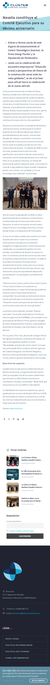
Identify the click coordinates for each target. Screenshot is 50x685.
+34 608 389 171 (21, 608)
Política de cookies (17, 651)
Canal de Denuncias (17, 658)
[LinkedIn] (18, 419)
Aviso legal (12, 639)
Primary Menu (45, 5)
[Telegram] (23, 419)
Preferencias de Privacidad (13, 680)
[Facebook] (4, 419)
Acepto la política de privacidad (21, 531)
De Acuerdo (38, 680)
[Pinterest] (14, 419)
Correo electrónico (14, 521)
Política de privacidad (18, 645)
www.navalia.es (16, 408)
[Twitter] (9, 419)
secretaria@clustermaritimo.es (26, 613)
